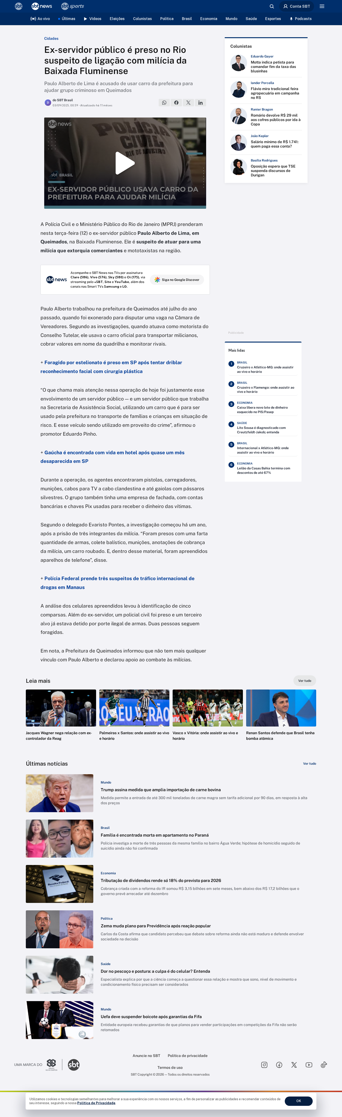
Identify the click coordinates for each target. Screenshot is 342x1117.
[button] (61, 722)
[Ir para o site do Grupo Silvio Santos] (38, 1065)
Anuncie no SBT (146, 1055)
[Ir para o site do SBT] (74, 1065)
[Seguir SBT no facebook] (279, 1065)
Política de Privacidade (96, 1103)
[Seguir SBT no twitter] (294, 1065)
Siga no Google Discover (180, 280)
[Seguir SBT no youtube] (309, 1065)
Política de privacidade (188, 1055)
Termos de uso (170, 1067)
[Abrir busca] (271, 6)
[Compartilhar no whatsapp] (164, 102)
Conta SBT (300, 6)
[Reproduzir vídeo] (125, 163)
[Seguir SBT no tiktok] (324, 1065)
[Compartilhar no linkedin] (200, 102)
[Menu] (322, 6)
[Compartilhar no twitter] (188, 102)
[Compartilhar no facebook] (176, 102)
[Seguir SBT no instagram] (264, 1065)
